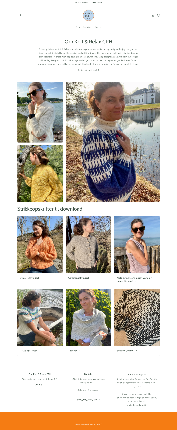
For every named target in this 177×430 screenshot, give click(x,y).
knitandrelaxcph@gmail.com (91, 379)
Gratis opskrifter (28, 350)
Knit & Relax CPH (85, 424)
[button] (20, 15)
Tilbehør (72, 350)
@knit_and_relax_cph (86, 399)
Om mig (38, 384)
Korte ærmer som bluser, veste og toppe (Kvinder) (134, 279)
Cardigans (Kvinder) (78, 277)
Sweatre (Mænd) (125, 350)
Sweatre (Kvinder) (29, 277)
